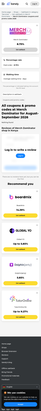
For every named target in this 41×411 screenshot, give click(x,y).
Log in (20, 156)
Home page (6, 344)
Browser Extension (9, 351)
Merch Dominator (20, 40)
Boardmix (20, 205)
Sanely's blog (7, 362)
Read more (32, 399)
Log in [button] (34, 4)
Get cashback (20, 49)
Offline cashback (8, 368)
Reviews (5, 355)
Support (5, 359)
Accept (20, 404)
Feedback (6, 380)
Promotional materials (10, 376)
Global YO (20, 239)
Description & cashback (12, 94)
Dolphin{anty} (20, 273)
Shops (4, 348)
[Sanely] (13, 4)
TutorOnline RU (20, 307)
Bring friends (7, 372)
